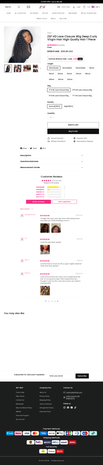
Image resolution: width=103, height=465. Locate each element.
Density (50, 102)
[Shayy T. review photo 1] (45, 290)
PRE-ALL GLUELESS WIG (88, 13)
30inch (60, 79)
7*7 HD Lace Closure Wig (82, 96)
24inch (78, 74)
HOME (9, 13)
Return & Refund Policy (24, 408)
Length (50, 64)
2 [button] (48, 301)
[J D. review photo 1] (45, 249)
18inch (51, 74)
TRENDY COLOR (41, 19)
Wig (48, 86)
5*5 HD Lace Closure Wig (82, 90)
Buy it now (73, 131)
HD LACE (45, 13)
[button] (52, 45)
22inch (69, 74)
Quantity (51, 113)
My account (20, 419)
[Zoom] (22, 45)
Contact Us (20, 400)
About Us (43, 392)
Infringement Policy (47, 408)
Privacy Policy (44, 396)
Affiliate (18, 412)
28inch (51, 79)
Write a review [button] (38, 202)
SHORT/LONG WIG (58, 13)
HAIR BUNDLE (72, 13)
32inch (69, 79)
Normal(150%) (54, 106)
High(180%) (68, 106)
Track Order (20, 392)
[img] (44, 215)
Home (49, 33)
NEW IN (53, 19)
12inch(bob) (67, 68)
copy (80, 59)
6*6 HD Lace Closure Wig (58, 96)
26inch (87, 74)
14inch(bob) (80, 68)
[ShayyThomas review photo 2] (56, 228)
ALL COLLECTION (20, 13)
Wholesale (19, 404)
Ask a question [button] (64, 202)
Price (49, 47)
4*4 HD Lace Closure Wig (59, 90)
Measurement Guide (30, 167)
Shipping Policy (45, 400)
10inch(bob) (54, 68)
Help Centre (20, 396)
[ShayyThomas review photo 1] (45, 228)
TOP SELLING (34, 13)
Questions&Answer (29, 161)
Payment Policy (45, 412)
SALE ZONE (63, 19)
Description (25, 155)
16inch (91, 68)
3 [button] (52, 301)
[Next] (39, 68)
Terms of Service (46, 404)
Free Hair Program (22, 415)
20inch (60, 74)
